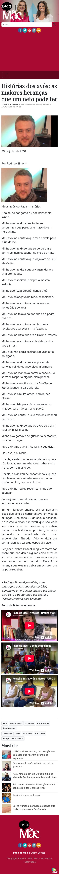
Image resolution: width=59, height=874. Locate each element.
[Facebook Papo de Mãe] (20, 30)
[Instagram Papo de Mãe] (34, 30)
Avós (17, 734)
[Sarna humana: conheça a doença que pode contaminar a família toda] (6, 808)
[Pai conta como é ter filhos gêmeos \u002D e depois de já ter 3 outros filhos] (6, 787)
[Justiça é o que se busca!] (6, 797)
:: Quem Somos (36, 852)
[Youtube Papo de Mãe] (29, 30)
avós (5, 723)
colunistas (29, 723)
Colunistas (7, 734)
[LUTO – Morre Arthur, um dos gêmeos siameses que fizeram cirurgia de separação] (6, 754)
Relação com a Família (13, 738)
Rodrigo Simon (9, 728)
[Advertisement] (29, 52)
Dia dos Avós (43, 723)
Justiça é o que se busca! (26, 795)
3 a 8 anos (27, 734)
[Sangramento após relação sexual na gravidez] (6, 765)
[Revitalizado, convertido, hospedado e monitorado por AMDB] (55, 870)
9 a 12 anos (40, 734)
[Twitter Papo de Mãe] (25, 30)
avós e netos (15, 723)
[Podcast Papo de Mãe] (38, 30)
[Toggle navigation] (6, 75)
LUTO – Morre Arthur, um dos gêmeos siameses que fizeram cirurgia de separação (34, 755)
